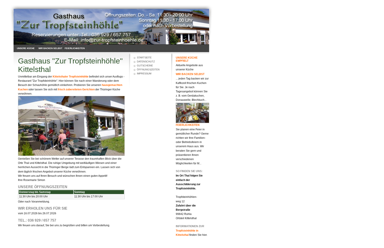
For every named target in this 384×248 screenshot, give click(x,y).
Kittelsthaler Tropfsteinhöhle (70, 76)
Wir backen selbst (50, 48)
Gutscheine (145, 65)
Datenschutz (146, 61)
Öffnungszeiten (148, 69)
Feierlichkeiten (75, 48)
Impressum (144, 73)
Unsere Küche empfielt (26, 50)
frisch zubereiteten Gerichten (76, 89)
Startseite (144, 57)
